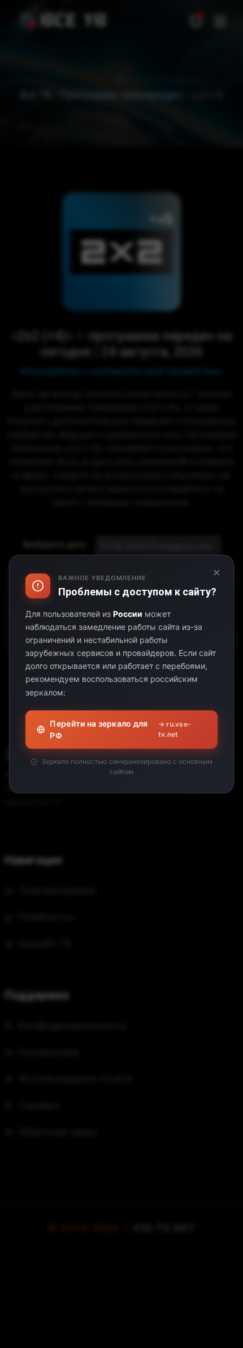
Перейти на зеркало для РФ (120, 729)
